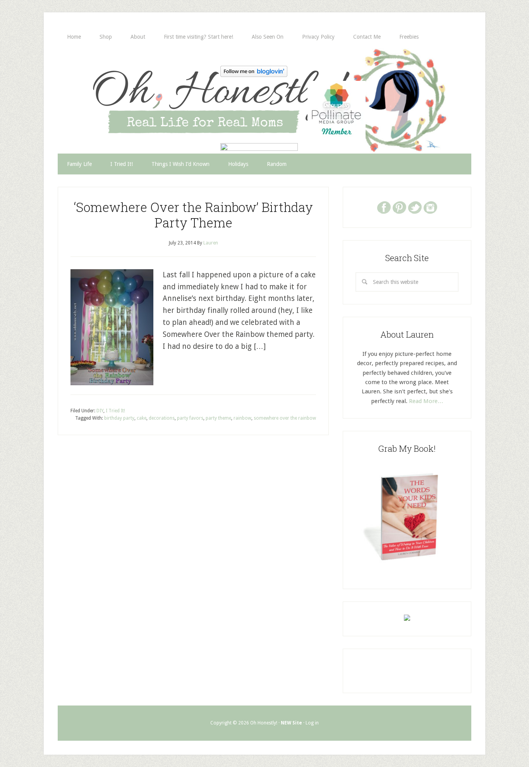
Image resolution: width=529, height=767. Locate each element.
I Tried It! (115, 410)
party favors (190, 418)
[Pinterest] (399, 206)
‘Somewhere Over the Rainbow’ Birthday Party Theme (193, 214)
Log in (312, 723)
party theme (218, 418)
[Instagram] (430, 206)
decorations (162, 418)
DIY (99, 410)
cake (141, 418)
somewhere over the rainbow (285, 418)
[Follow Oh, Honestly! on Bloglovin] (253, 74)
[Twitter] (415, 206)
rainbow (242, 418)
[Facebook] (384, 206)
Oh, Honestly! (138, 87)
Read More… (426, 401)
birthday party (119, 418)
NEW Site (291, 723)
